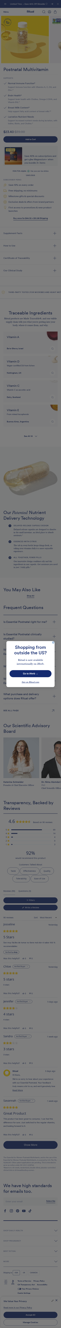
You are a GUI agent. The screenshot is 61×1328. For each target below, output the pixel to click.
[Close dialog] (53, 642)
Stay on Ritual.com (30, 682)
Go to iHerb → (30, 673)
